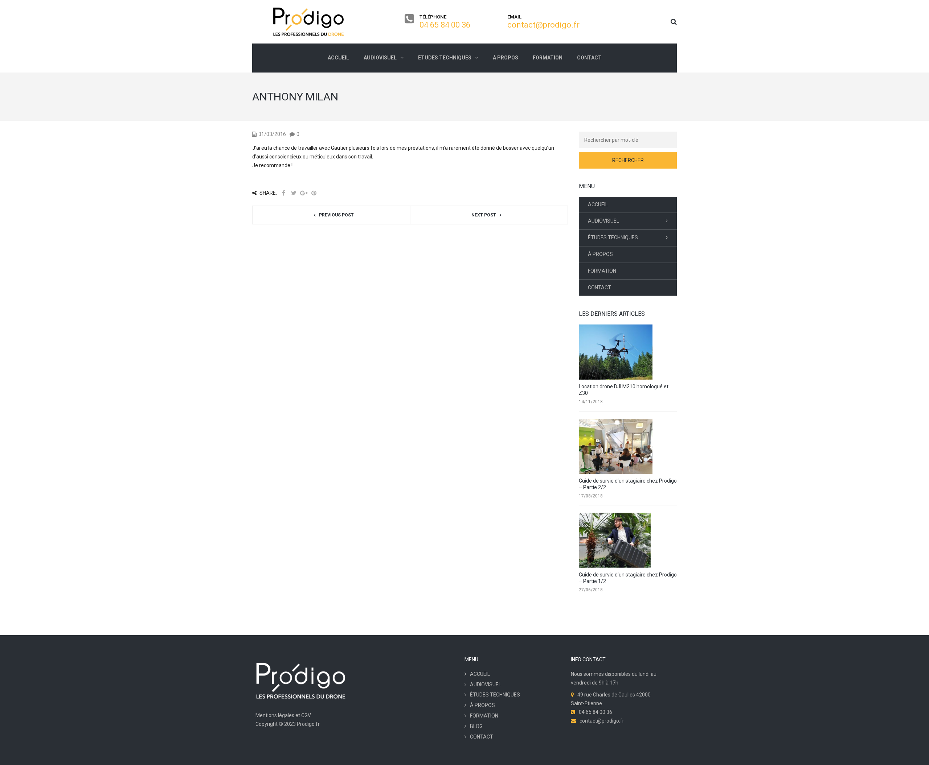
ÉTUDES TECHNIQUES (613, 237)
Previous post (336, 215)
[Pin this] (314, 193)
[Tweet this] (293, 193)
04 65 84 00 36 (445, 24)
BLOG (476, 726)
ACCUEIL (598, 204)
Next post (483, 215)
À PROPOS (600, 254)
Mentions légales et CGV (283, 715)
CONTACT (599, 287)
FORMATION (602, 271)
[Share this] (283, 193)
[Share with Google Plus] (303, 193)
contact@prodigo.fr (543, 24)
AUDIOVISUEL (603, 221)
